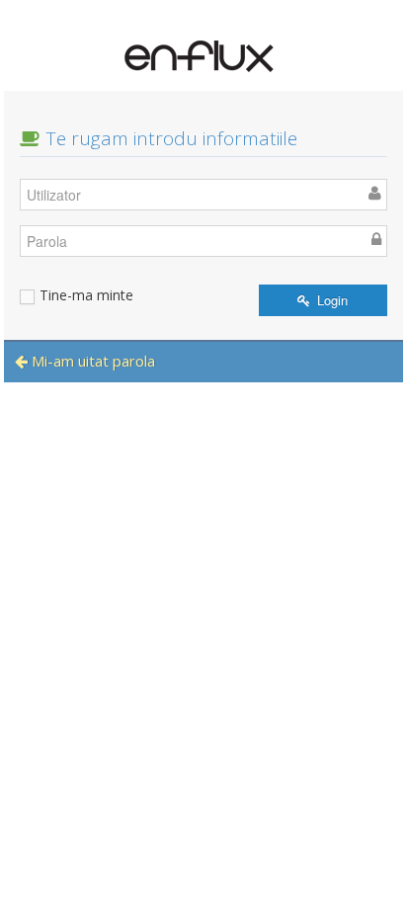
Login (330, 299)
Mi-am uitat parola (91, 360)
